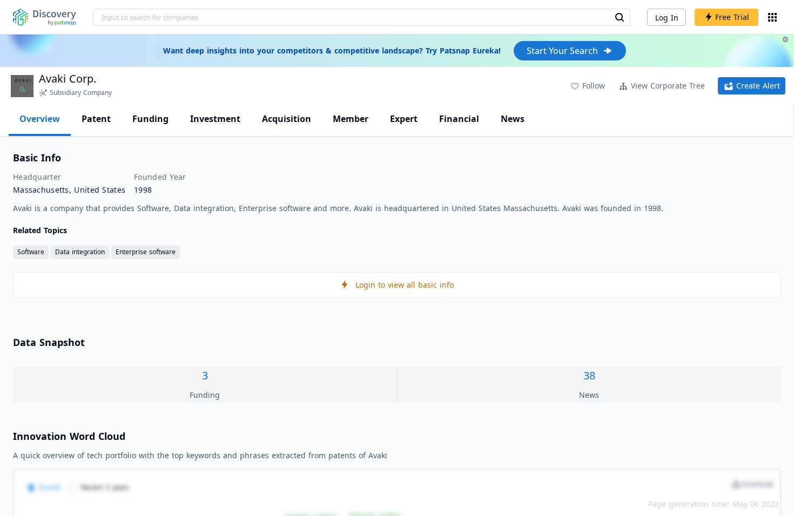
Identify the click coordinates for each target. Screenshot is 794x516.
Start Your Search (562, 51)
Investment (215, 119)
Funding (150, 119)
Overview (39, 119)
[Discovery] (44, 17)
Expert (404, 119)
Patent (96, 119)
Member (350, 119)
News (512, 119)
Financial (459, 119)
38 (589, 375)
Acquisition (286, 119)
